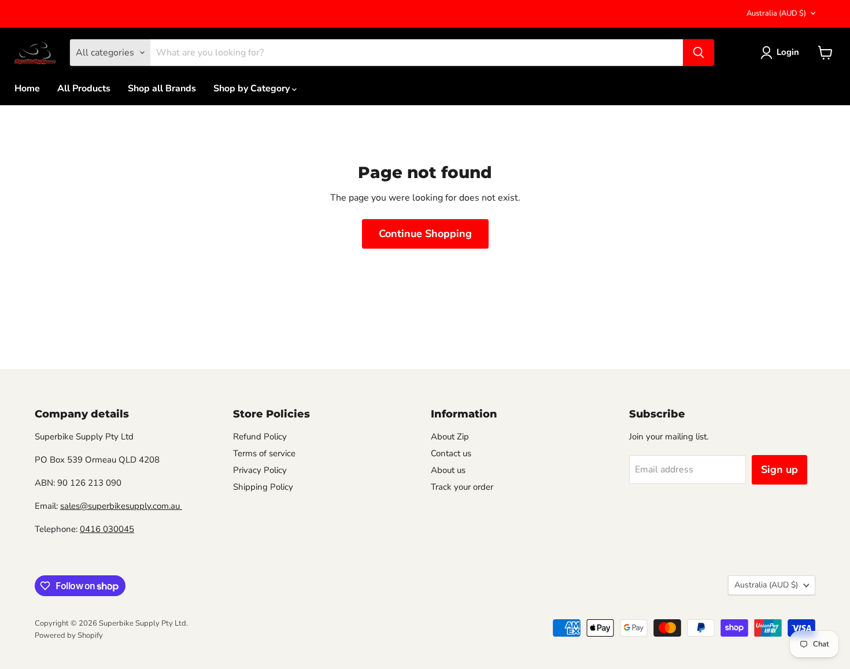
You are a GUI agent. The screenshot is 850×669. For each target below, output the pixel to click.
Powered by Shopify (69, 635)
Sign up (779, 469)
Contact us (451, 453)
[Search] (698, 52)
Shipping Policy (263, 487)
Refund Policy (260, 436)
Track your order (462, 487)
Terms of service (264, 453)
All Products (83, 88)
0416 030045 (107, 529)
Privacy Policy (260, 470)
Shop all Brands (162, 88)
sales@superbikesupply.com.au (121, 506)
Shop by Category (252, 88)
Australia (776, 13)
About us (448, 470)
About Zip (450, 436)
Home (27, 88)
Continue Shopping (425, 234)
